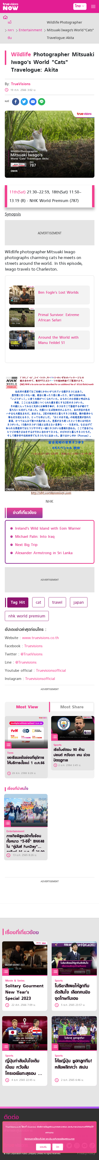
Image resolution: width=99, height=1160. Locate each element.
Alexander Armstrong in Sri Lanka (44, 553)
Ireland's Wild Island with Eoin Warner (48, 528)
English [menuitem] (76, 23)
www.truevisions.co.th (40, 638)
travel (57, 602)
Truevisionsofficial (51, 670)
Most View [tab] (27, 707)
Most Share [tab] (72, 707)
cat (38, 602)
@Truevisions (26, 662)
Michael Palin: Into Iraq (35, 536)
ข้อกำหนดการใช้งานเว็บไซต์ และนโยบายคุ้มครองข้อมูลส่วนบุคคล (49, 1139)
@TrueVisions (32, 654)
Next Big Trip (26, 545)
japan (79, 602)
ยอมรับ (43, 1147)
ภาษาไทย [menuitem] (75, 16)
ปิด (57, 1147)
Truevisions (33, 646)
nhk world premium (26, 616)
